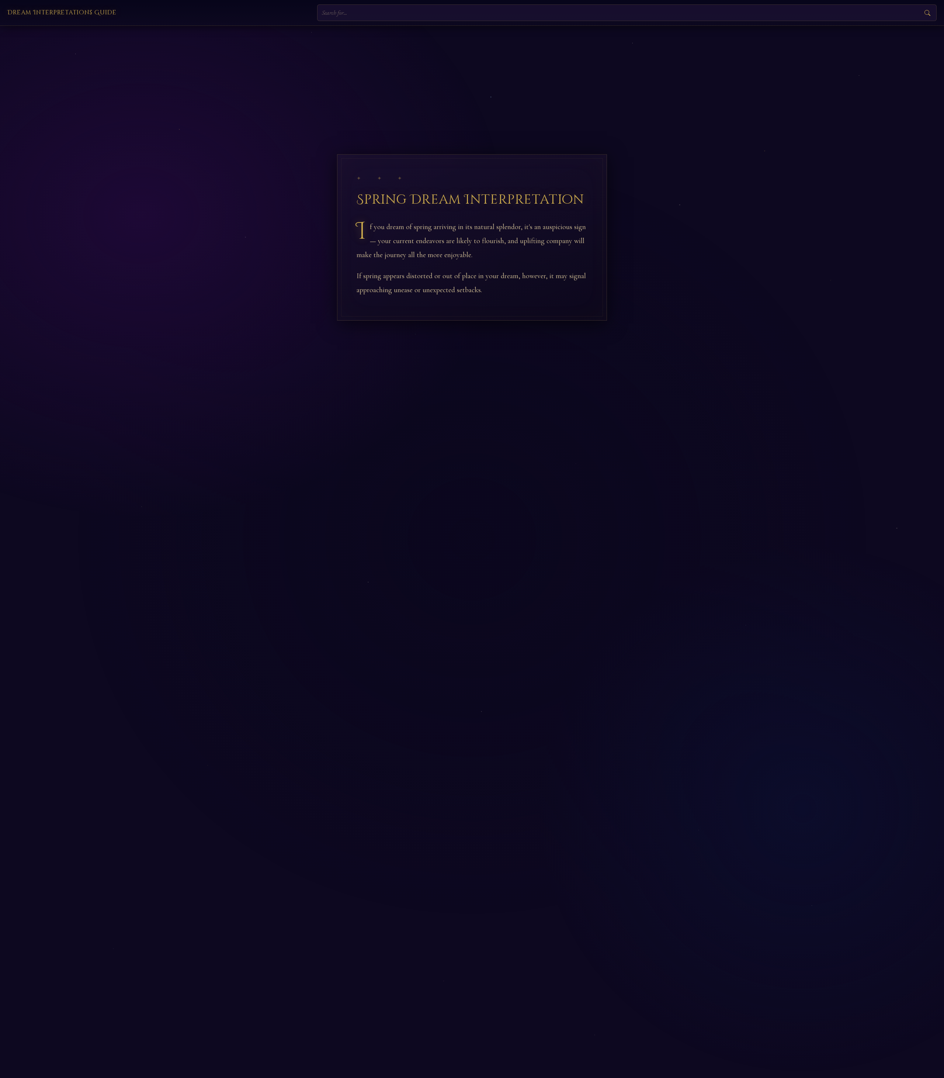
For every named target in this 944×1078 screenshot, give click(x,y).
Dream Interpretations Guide (62, 12)
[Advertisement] (472, 81)
